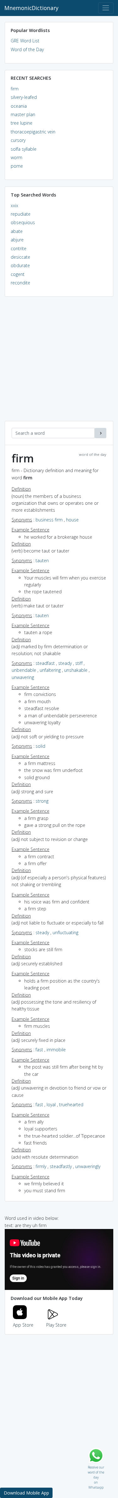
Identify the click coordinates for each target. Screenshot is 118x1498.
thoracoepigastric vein (33, 132)
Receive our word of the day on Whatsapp (96, 1466)
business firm (49, 520)
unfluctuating (65, 932)
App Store (23, 1325)
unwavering (23, 677)
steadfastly (61, 1166)
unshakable (75, 670)
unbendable (24, 670)
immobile (56, 1050)
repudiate (21, 214)
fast (39, 1050)
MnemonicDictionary (31, 8)
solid (40, 746)
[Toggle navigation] (106, 8)
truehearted (71, 1104)
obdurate (20, 265)
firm (15, 89)
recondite (20, 283)
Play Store (56, 1325)
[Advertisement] (59, 362)
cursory (18, 140)
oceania (19, 106)
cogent (18, 274)
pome (17, 166)
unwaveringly (87, 1166)
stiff (78, 663)
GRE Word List (25, 41)
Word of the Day (27, 49)
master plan (23, 114)
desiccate (20, 257)
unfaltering (50, 670)
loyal (51, 1104)
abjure (17, 240)
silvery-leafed (24, 97)
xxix (14, 205)
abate (17, 231)
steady (65, 663)
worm (16, 157)
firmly (41, 1166)
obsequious (23, 222)
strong (42, 801)
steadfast (45, 663)
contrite (18, 248)
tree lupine (21, 123)
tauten (42, 560)
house (72, 520)
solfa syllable (24, 149)
